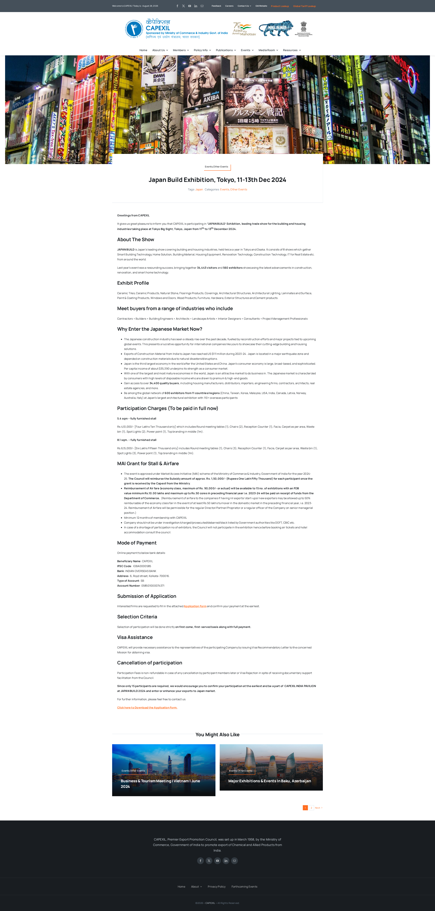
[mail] (202, 6)
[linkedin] (195, 6)
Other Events (238, 189)
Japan (199, 189)
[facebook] (177, 6)
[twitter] (183, 6)
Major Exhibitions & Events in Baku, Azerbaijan (269, 780)
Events (224, 189)
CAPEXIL (210, 903)
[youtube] (189, 6)
